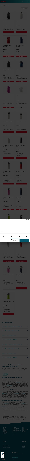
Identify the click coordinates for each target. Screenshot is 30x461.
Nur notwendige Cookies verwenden (14, 240)
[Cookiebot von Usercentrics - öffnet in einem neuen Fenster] (25, 219)
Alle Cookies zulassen (24, 240)
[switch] (11, 236)
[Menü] (3, 452)
